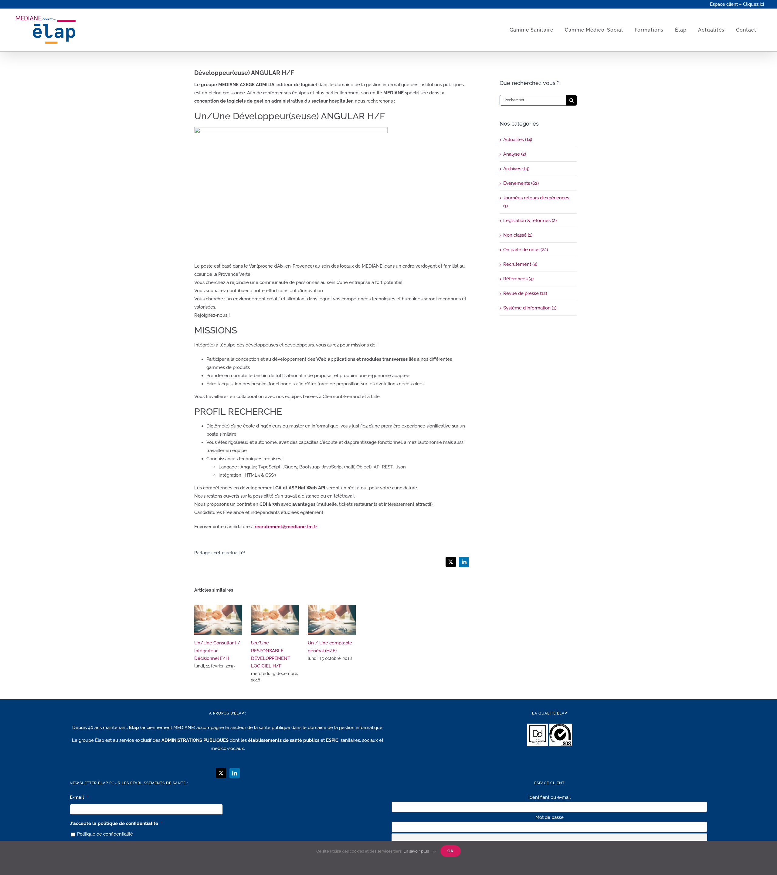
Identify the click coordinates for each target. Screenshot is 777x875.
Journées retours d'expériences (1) (536, 202)
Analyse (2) (514, 154)
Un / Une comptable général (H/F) (331, 620)
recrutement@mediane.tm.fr (286, 526)
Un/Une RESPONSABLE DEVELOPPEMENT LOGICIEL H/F (275, 620)
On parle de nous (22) (525, 249)
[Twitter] (221, 773)
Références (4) (518, 279)
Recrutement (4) (520, 264)
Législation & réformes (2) (530, 220)
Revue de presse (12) (525, 293)
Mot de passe (549, 817)
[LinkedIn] (234, 773)
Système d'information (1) (529, 308)
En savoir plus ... (418, 851)
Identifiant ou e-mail (549, 797)
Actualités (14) (517, 139)
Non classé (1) (517, 235)
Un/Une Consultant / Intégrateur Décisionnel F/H (218, 620)
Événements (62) (521, 183)
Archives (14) (516, 168)
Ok (450, 851)
